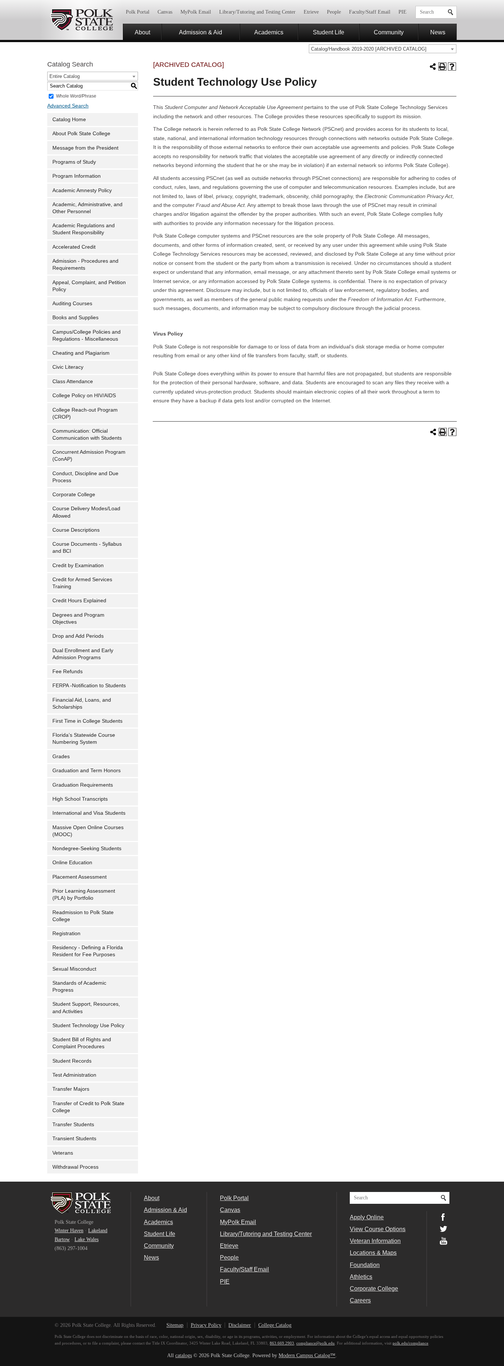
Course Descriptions (76, 530)
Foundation (365, 1264)
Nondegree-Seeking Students (86, 848)
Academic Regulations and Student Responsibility (83, 229)
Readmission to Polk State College (83, 916)
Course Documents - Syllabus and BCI (87, 547)
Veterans (62, 1153)
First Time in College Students (87, 721)
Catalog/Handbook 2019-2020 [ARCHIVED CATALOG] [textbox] (369, 49)
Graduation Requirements (82, 785)
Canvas (165, 12)
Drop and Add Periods (78, 636)
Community (389, 32)
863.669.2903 (282, 1343)
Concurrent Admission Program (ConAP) (88, 455)
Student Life (328, 32)
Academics (268, 32)
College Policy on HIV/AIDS (84, 395)
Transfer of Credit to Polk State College (88, 1107)
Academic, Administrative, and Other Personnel (87, 208)
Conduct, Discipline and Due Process (85, 477)
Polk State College (81, 20)
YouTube (443, 1241)
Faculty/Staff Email (369, 12)
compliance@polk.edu (315, 1343)
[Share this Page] (433, 66)
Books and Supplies (75, 317)
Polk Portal (137, 12)
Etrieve (311, 12)
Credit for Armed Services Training (82, 583)
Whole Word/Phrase (76, 95)
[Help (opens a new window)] (452, 66)
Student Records (72, 1061)
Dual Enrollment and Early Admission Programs (82, 654)
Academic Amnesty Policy (82, 190)
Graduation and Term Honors (86, 770)
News (437, 32)
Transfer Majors (70, 1089)
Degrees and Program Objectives (78, 618)
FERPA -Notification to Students (89, 685)
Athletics (361, 1276)
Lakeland (97, 1230)
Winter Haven (69, 1230)
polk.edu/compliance (410, 1343)
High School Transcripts (80, 799)
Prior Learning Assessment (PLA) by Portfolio (83, 894)
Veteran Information (375, 1240)
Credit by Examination (78, 565)
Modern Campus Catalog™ (307, 1355)
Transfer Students (73, 1124)
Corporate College (73, 494)
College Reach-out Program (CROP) (85, 413)
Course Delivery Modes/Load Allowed (86, 512)
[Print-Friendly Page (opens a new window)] (442, 66)
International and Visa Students (88, 813)
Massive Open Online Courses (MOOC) (88, 831)
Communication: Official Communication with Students (87, 434)
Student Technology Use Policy (88, 1025)
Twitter (443, 1229)
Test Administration (74, 1075)
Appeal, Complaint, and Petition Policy (89, 286)
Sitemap (174, 1325)
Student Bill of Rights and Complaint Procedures (81, 1043)
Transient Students (74, 1138)
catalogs (183, 1355)
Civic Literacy (67, 367)
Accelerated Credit (74, 247)
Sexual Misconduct (74, 969)
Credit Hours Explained (79, 600)
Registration (66, 933)
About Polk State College (81, 133)
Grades (61, 756)
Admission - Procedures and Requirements (85, 264)
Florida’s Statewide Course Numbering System (83, 738)
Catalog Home (69, 119)
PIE (402, 12)
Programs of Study (74, 162)
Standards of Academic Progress (79, 986)
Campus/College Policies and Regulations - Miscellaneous (86, 335)
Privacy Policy (206, 1325)
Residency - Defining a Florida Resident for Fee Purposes (87, 951)
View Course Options (377, 1229)
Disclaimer (239, 1325)
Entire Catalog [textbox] (64, 76)
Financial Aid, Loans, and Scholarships (81, 703)
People (334, 12)
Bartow (62, 1239)
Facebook (443, 1217)
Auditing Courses (72, 303)
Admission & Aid (200, 32)
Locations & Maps (373, 1252)
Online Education (72, 862)
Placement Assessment (79, 877)
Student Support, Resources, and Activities (86, 1007)
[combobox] (382, 48)
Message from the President (85, 148)
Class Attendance (72, 381)
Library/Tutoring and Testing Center (257, 12)
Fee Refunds (67, 671)
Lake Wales (87, 1239)
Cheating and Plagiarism (81, 353)
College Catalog (274, 1325)
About (142, 32)
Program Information (76, 176)
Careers (360, 1300)
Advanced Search (68, 106)
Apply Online (367, 1217)
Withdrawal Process (75, 1167)
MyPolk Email (195, 12)
